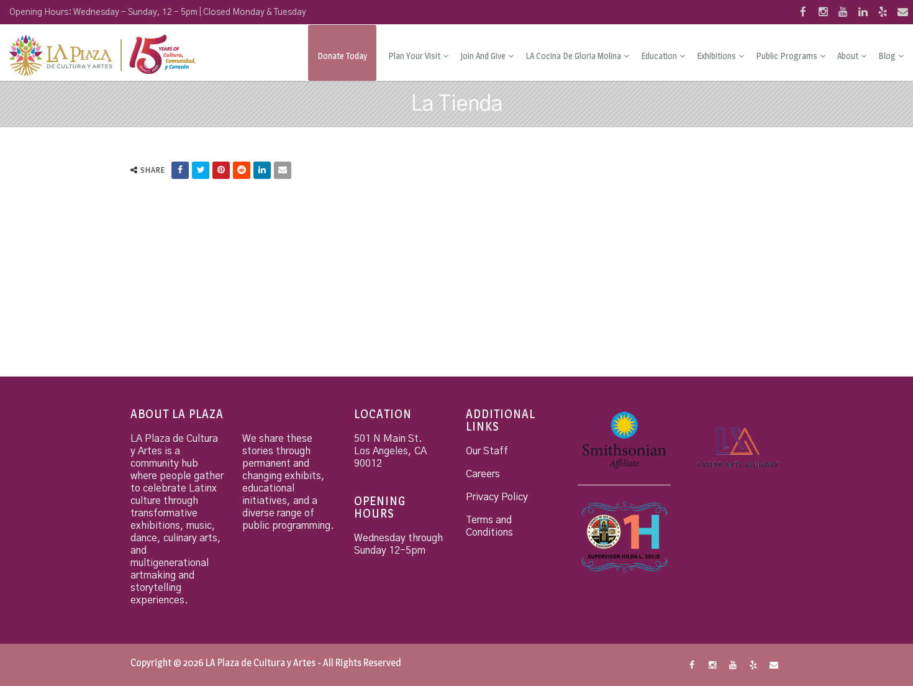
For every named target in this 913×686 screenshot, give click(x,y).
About (847, 55)
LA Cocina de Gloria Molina (573, 55)
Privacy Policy (497, 497)
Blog (887, 55)
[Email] (282, 170)
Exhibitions (716, 55)
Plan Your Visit (414, 55)
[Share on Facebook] (180, 170)
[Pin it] (221, 170)
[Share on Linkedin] (262, 170)
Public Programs (786, 55)
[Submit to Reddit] (241, 170)
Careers (483, 474)
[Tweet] (200, 170)
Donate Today (342, 55)
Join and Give (483, 55)
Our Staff (487, 451)
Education (659, 55)
